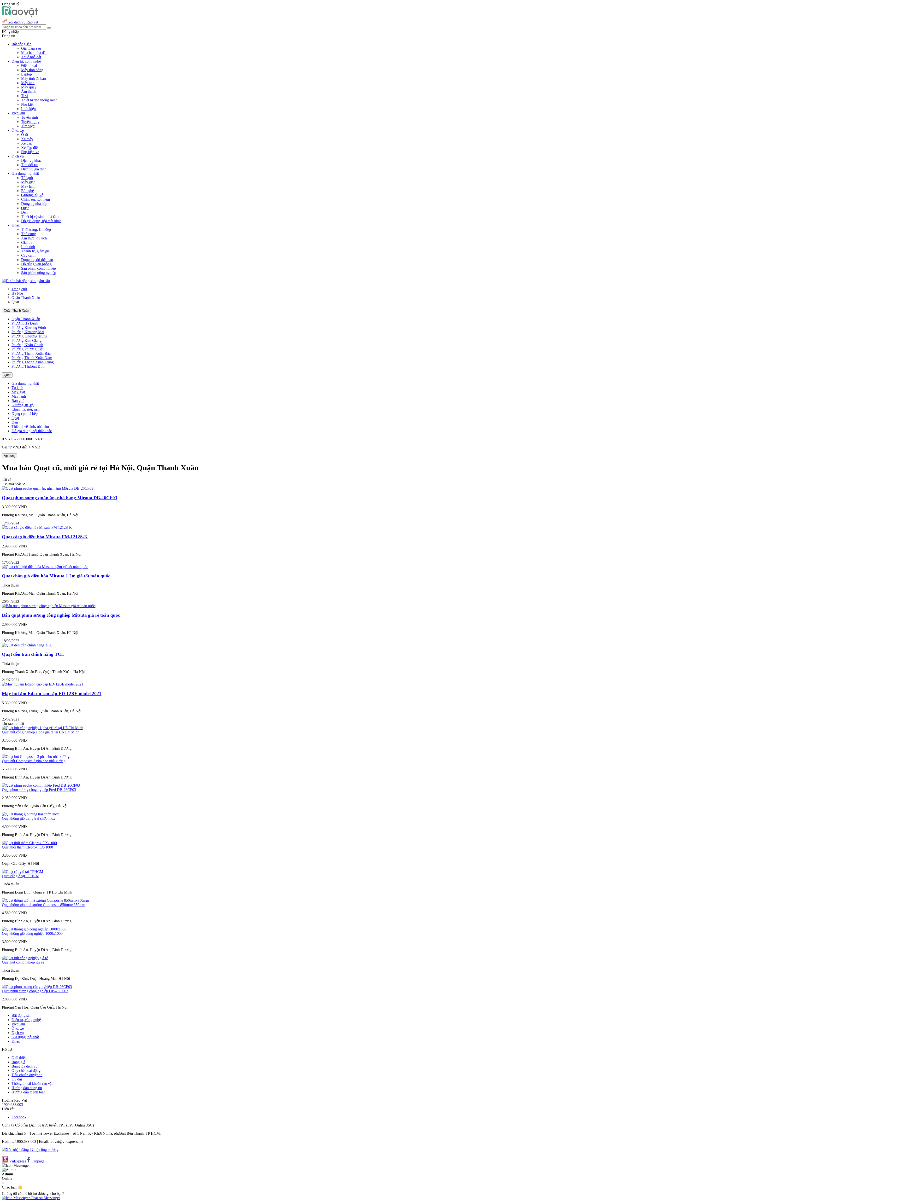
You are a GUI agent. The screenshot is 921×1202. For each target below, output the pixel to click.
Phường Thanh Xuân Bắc (31, 353)
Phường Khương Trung (29, 336)
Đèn (24, 212)
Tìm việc (28, 126)
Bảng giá (18, 1062)
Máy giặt (28, 182)
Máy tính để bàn (33, 78)
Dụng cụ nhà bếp (34, 204)
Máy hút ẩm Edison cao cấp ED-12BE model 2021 (51, 693)
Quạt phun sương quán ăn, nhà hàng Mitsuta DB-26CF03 (59, 497)
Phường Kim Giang (26, 340)
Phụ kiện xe (30, 152)
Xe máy (27, 139)
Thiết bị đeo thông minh (39, 100)
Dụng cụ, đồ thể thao (37, 260)
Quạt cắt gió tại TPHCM (20, 876)
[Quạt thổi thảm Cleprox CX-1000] (29, 843)
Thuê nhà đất (31, 57)
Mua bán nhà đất (34, 53)
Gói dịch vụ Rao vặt (22, 22)
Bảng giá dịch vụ (24, 1066)
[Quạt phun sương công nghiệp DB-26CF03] (37, 987)
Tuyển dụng (30, 122)
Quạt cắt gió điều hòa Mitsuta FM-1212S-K (45, 536)
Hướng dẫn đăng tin (27, 1088)
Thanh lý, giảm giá (35, 251)
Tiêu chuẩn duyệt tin (27, 1075)
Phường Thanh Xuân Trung (33, 362)
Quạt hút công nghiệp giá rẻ (23, 962)
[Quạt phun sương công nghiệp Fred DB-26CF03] (41, 785)
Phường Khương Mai (28, 332)
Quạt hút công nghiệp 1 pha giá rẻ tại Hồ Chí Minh (40, 732)
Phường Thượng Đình (28, 366)
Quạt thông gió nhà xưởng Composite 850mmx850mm (43, 905)
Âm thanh (28, 91)
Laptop (26, 74)
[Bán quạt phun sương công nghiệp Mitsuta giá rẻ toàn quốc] (48, 606)
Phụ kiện (28, 104)
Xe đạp (26, 143)
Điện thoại (29, 66)
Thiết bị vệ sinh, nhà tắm (40, 217)
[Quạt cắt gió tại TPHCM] (22, 872)
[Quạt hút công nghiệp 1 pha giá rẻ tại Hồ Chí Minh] (42, 728)
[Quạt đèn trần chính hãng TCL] (27, 645)
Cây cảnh (28, 255)
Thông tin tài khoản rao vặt (32, 1083)
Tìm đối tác (29, 165)
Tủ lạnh (27, 178)
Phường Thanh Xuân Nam (32, 358)
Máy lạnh (28, 186)
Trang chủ (19, 289)
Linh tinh (28, 247)
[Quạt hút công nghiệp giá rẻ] (25, 958)
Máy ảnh (28, 83)
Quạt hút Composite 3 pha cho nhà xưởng (33, 761)
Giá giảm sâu (31, 48)
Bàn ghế (27, 191)
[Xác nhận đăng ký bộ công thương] (30, 1150)
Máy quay (28, 87)
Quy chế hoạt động (26, 1070)
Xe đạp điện (30, 147)
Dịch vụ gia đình (34, 169)
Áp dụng (9, 456)
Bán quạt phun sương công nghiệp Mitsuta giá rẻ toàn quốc (61, 615)
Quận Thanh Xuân (26, 298)
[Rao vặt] (20, 16)
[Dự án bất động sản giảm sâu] (26, 281)
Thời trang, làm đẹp (36, 229)
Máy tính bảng (32, 70)
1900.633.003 (12, 1105)
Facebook (19, 1117)
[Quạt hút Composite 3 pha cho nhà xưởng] (35, 757)
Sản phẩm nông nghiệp (38, 273)
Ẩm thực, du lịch (34, 238)
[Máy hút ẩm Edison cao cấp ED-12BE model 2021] (42, 684)
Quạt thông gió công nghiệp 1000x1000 (32, 933)
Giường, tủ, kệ (32, 195)
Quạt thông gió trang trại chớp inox (28, 818)
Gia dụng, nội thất (25, 383)
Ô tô (24, 135)
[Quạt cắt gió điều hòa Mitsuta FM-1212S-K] (37, 527)
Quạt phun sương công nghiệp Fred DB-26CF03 (39, 790)
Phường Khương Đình (29, 327)
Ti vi (24, 96)
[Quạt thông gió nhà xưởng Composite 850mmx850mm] (45, 900)
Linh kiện (28, 109)
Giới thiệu (19, 1058)
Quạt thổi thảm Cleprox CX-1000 (27, 847)
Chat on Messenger (45, 1198)
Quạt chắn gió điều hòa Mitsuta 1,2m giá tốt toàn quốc (56, 575)
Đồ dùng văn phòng (36, 264)
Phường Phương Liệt (27, 349)
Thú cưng (28, 234)
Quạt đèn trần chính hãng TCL (33, 654)
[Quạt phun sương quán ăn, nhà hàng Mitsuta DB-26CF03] (47, 488)
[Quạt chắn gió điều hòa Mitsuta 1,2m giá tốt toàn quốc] (45, 567)
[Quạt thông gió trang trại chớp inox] (30, 814)
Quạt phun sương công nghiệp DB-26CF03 (35, 991)
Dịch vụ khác (31, 160)
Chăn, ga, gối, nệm (35, 199)
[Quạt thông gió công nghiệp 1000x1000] (34, 929)
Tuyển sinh (29, 117)
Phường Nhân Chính (27, 345)
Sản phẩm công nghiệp (38, 268)
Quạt (25, 208)
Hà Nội (17, 293)
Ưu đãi (17, 1079)
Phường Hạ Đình (25, 323)
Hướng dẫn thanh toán (29, 1092)
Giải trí (26, 242)
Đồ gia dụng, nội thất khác (41, 221)
